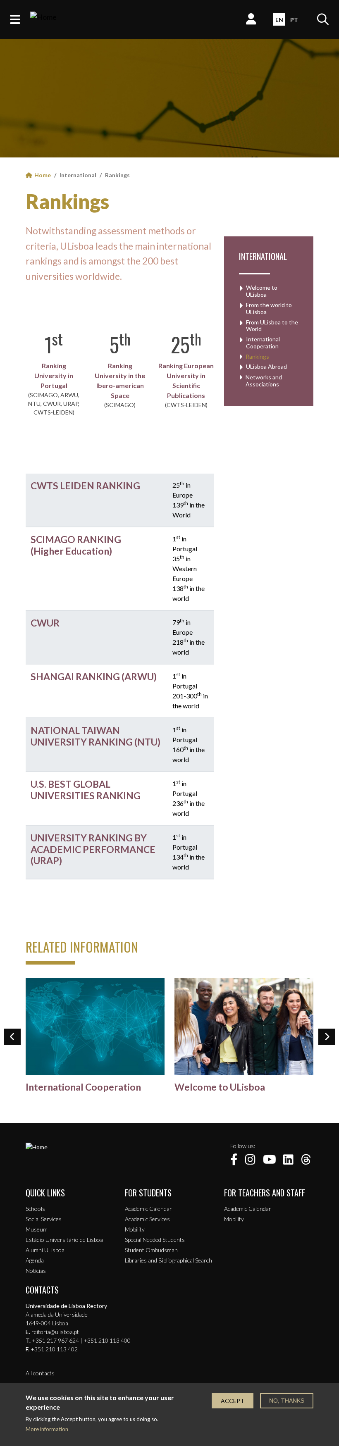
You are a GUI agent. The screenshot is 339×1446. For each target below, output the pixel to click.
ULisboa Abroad (266, 366)
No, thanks (286, 1400)
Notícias (36, 1270)
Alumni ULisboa (45, 1249)
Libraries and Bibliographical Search (168, 1260)
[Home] (43, 19)
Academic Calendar (148, 1208)
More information (47, 1429)
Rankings (67, 201)
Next (326, 1037)
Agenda (35, 1260)
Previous (12, 1037)
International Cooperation (263, 343)
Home (42, 175)
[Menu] (15, 19)
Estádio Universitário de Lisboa (64, 1239)
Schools (35, 1208)
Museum (37, 1229)
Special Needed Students (155, 1239)
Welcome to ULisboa (261, 291)
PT (294, 19)
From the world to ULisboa (269, 308)
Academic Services (147, 1218)
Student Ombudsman (151, 1249)
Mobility (135, 1229)
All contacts (40, 1373)
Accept (232, 1400)
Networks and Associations (264, 381)
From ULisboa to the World (272, 326)
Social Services (44, 1218)
